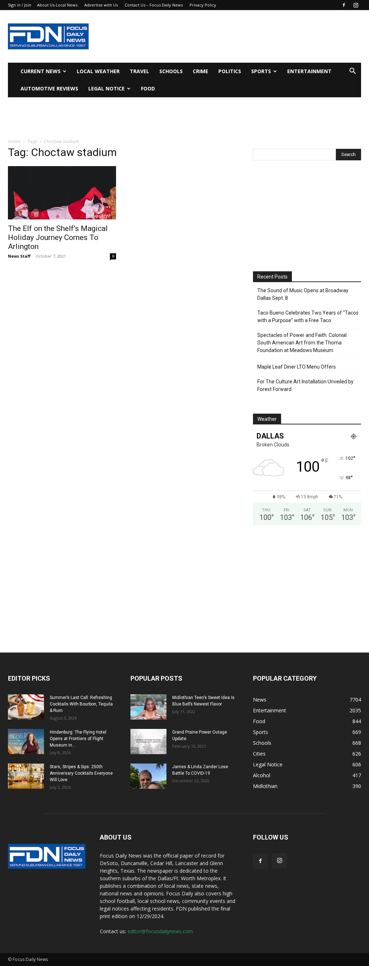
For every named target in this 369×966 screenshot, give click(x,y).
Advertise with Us (101, 5)
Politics (229, 71)
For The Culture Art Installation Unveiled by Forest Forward (305, 385)
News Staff (19, 256)
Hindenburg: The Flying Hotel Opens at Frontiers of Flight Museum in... (78, 739)
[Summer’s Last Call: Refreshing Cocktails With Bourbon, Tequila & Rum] (26, 707)
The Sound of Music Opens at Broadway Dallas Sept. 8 (302, 294)
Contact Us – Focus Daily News (154, 5)
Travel (139, 71)
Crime (200, 71)
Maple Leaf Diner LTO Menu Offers (296, 367)
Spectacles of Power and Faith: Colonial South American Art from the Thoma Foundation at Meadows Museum (302, 342)
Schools (171, 71)
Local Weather (98, 71)
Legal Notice (106, 88)
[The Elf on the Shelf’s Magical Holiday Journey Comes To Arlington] (62, 192)
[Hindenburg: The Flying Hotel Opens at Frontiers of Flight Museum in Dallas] (26, 741)
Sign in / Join (19, 5)
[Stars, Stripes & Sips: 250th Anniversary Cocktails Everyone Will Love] (26, 776)
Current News (41, 71)
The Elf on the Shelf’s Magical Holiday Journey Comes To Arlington (58, 237)
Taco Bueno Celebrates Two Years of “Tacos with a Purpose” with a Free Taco (308, 316)
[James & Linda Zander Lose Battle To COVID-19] (148, 776)
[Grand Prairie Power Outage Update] (148, 741)
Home (14, 141)
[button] (352, 71)
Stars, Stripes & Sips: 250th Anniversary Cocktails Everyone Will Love (81, 773)
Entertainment (309, 71)
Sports (261, 71)
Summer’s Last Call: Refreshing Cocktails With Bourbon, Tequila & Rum (81, 704)
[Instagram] (355, 5)
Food (148, 88)
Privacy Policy (203, 5)
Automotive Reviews (49, 88)
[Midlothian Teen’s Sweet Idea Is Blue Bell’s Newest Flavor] (148, 707)
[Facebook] (343, 5)
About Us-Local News (57, 5)
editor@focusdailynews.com (160, 931)
